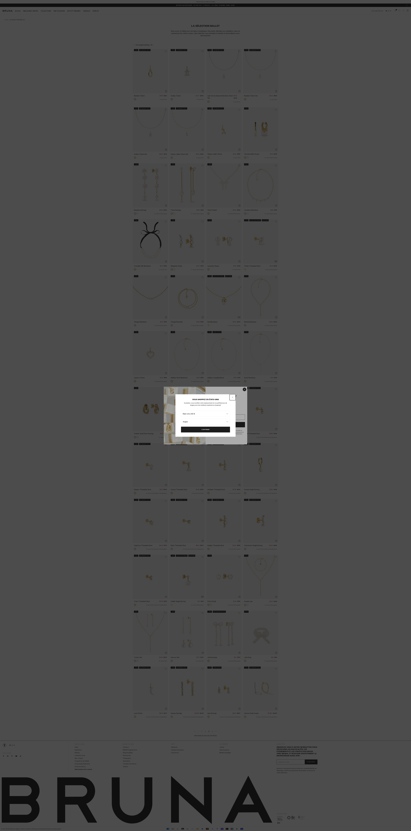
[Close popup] (233, 397)
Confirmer (205, 429)
